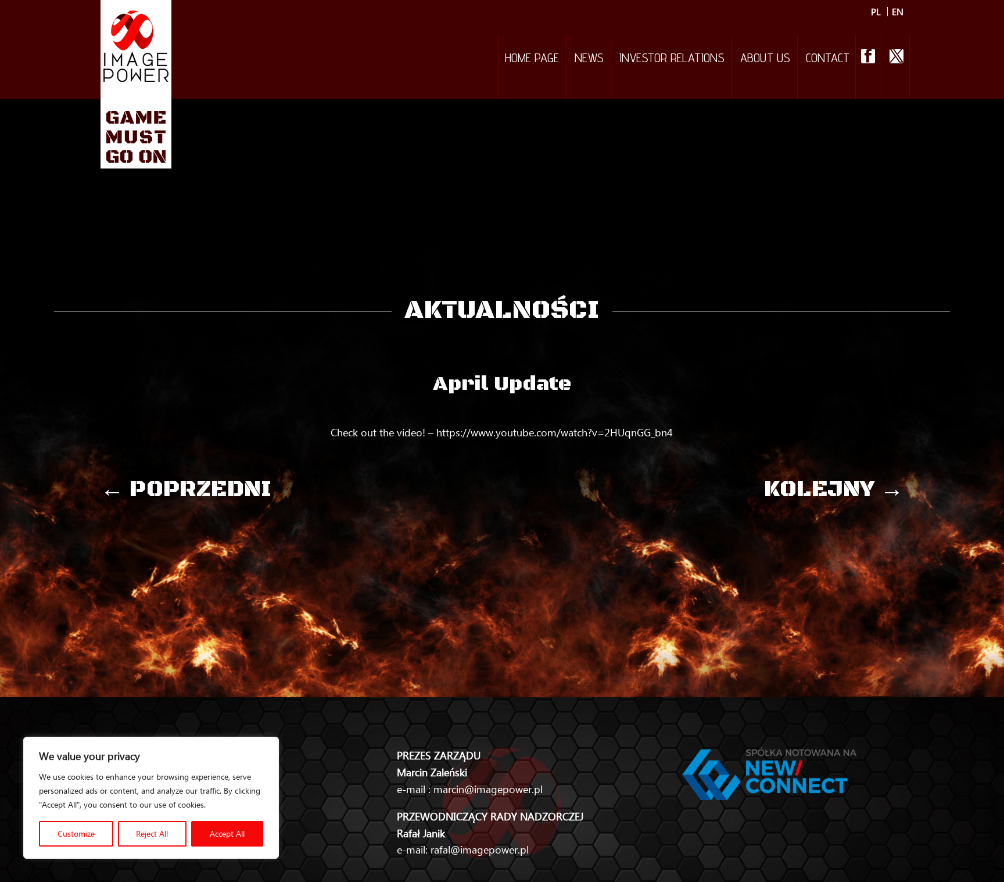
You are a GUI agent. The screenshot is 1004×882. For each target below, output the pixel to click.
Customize (76, 833)
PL (876, 11)
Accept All (227, 833)
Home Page (532, 59)
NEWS (589, 59)
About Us (765, 59)
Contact (827, 59)
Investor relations (672, 59)
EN (897, 11)
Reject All (152, 833)
